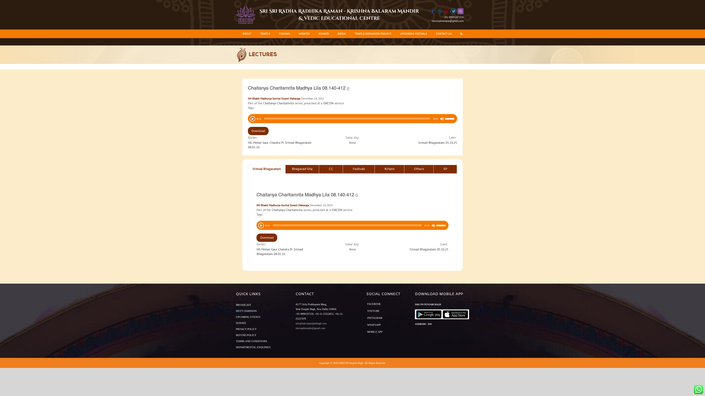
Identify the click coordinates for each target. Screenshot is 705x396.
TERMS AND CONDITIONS (251, 341)
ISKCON (328, 103)
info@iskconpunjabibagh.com (311, 323)
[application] (352, 118)
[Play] (252, 118)
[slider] (450, 119)
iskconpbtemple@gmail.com (448, 21)
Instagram (374, 318)
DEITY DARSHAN (246, 311)
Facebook (374, 304)
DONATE (241, 323)
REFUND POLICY (246, 335)
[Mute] (442, 119)
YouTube (373, 311)
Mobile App (374, 332)
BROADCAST (243, 305)
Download (258, 131)
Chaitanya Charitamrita (278, 103)
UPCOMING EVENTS (248, 317)
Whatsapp (374, 325)
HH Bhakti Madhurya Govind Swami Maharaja (274, 98)
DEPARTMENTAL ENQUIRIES (253, 347)
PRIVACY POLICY (246, 329)
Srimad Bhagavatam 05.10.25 (437, 143)
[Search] (461, 34)
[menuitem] (247, 34)
